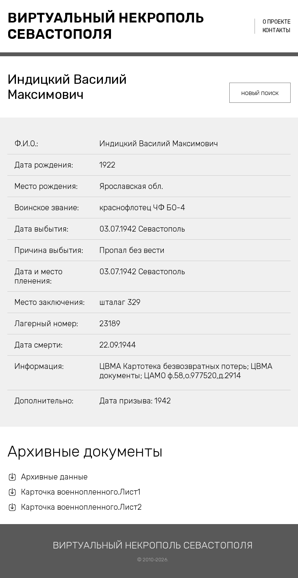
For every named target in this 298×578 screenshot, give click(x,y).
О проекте (277, 22)
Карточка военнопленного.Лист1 (80, 492)
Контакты (276, 30)
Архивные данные (54, 476)
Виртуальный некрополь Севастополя (105, 26)
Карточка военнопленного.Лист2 (81, 507)
